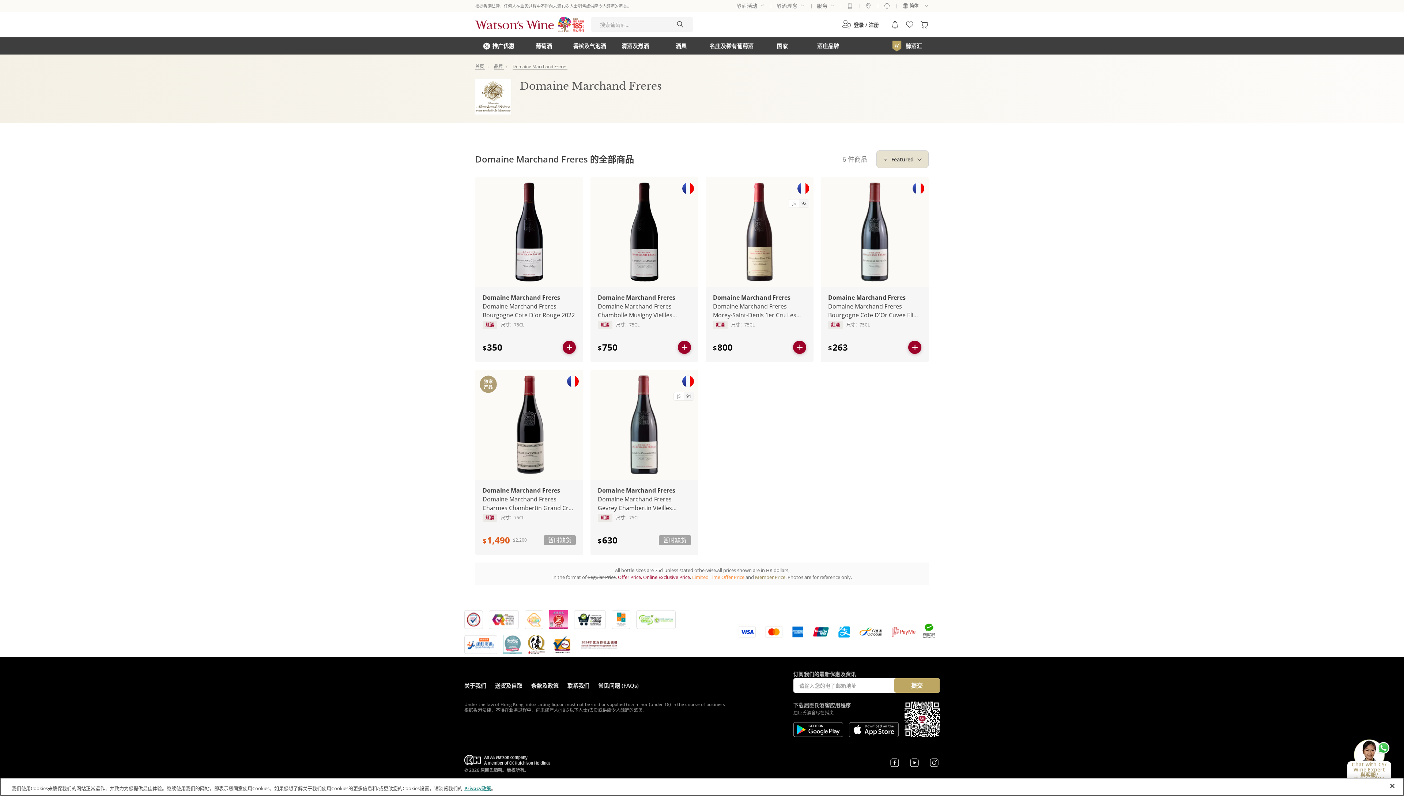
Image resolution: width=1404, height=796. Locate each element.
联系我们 (578, 685)
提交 (917, 685)
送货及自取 (508, 685)
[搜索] (680, 24)
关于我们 (475, 685)
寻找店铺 (868, 6)
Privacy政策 (477, 788)
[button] (860, 24)
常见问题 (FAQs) (618, 685)
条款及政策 (545, 685)
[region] (702, 787)
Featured (902, 159)
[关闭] (1392, 786)
